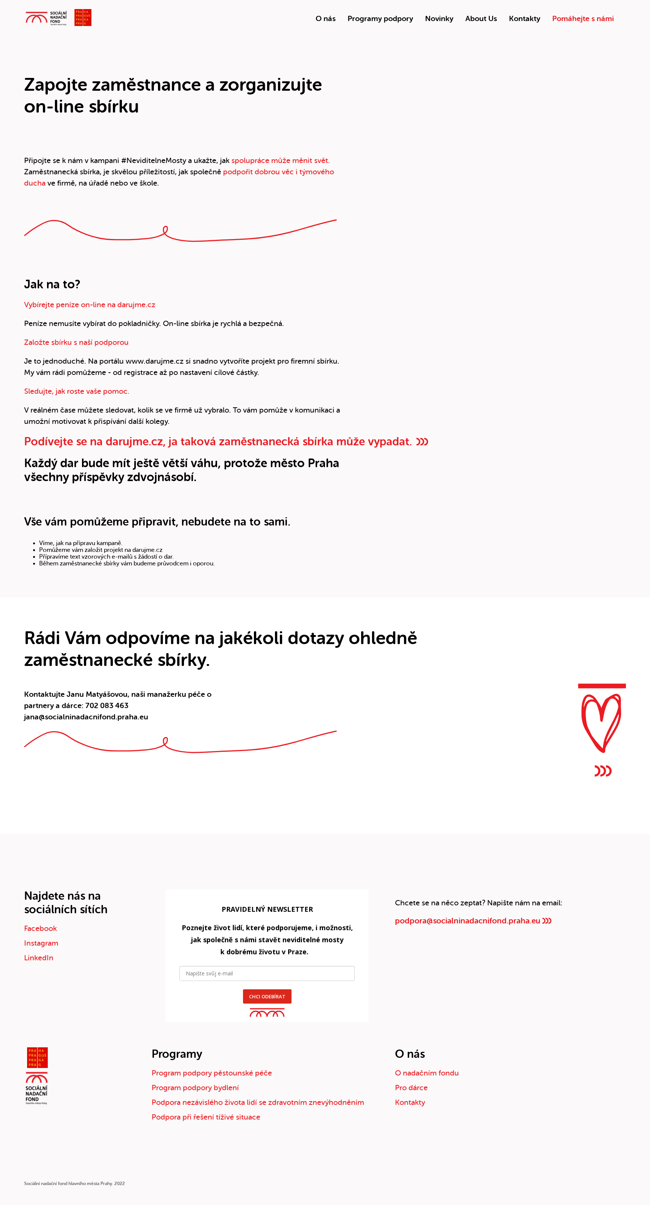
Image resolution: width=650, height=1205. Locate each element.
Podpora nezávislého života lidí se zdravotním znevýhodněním (258, 1102)
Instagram (41, 943)
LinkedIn (38, 958)
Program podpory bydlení (195, 1087)
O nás (326, 18)
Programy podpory (380, 18)
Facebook (40, 928)
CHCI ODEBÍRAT (267, 996)
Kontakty (524, 18)
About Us (481, 18)
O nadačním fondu (427, 1073)
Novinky (439, 18)
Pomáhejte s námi (583, 18)
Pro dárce (411, 1087)
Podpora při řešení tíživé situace (206, 1117)
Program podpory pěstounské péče (212, 1073)
